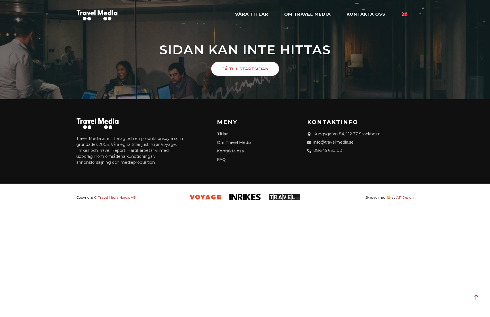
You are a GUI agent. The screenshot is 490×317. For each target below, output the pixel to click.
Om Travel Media (307, 14)
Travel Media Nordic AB (117, 197)
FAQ (221, 159)
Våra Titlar (251, 14)
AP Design (405, 197)
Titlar (222, 134)
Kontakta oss (366, 14)
